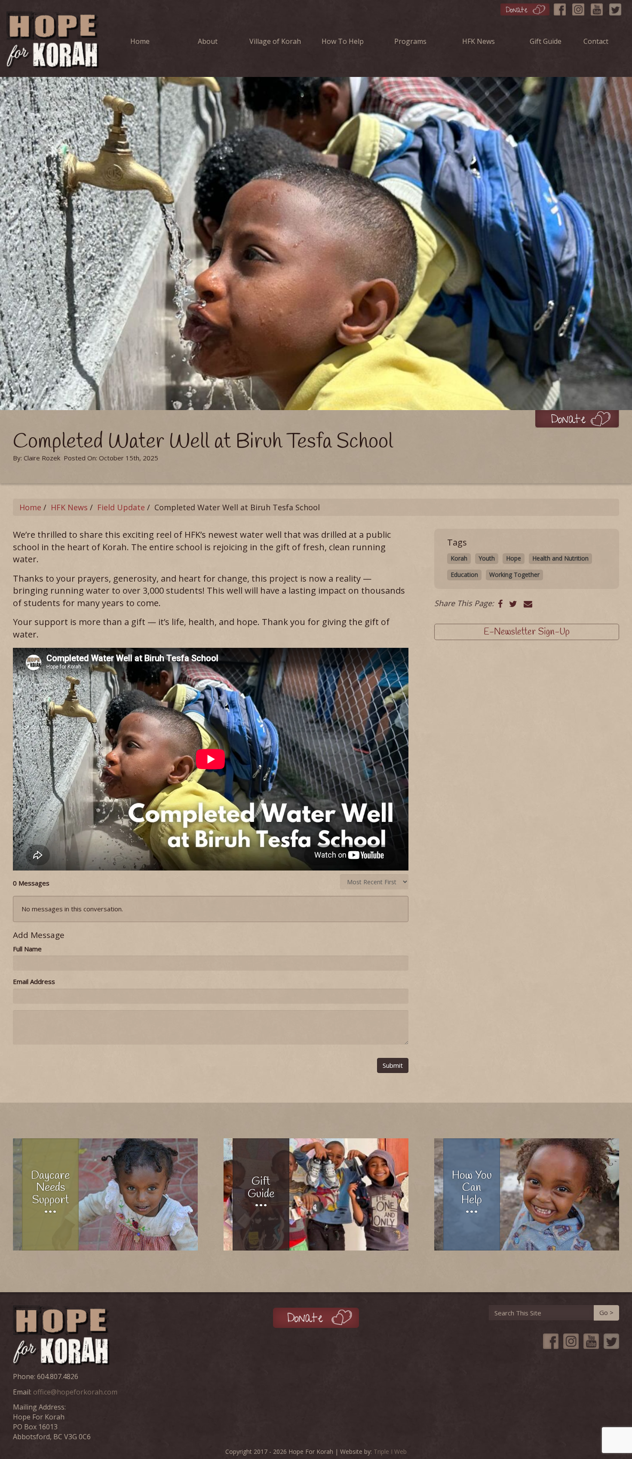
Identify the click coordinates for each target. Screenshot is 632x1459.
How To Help (343, 41)
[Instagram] (580, 7)
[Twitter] (617, 7)
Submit (393, 1065)
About (208, 41)
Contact (595, 41)
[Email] (528, 604)
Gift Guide (545, 41)
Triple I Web (390, 1451)
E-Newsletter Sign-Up (527, 632)
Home (140, 41)
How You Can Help (472, 1188)
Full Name (27, 948)
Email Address (34, 981)
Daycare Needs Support (50, 1188)
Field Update (121, 507)
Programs (410, 41)
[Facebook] (562, 7)
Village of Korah (275, 41)
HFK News (478, 41)
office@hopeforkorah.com (75, 1392)
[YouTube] (599, 7)
